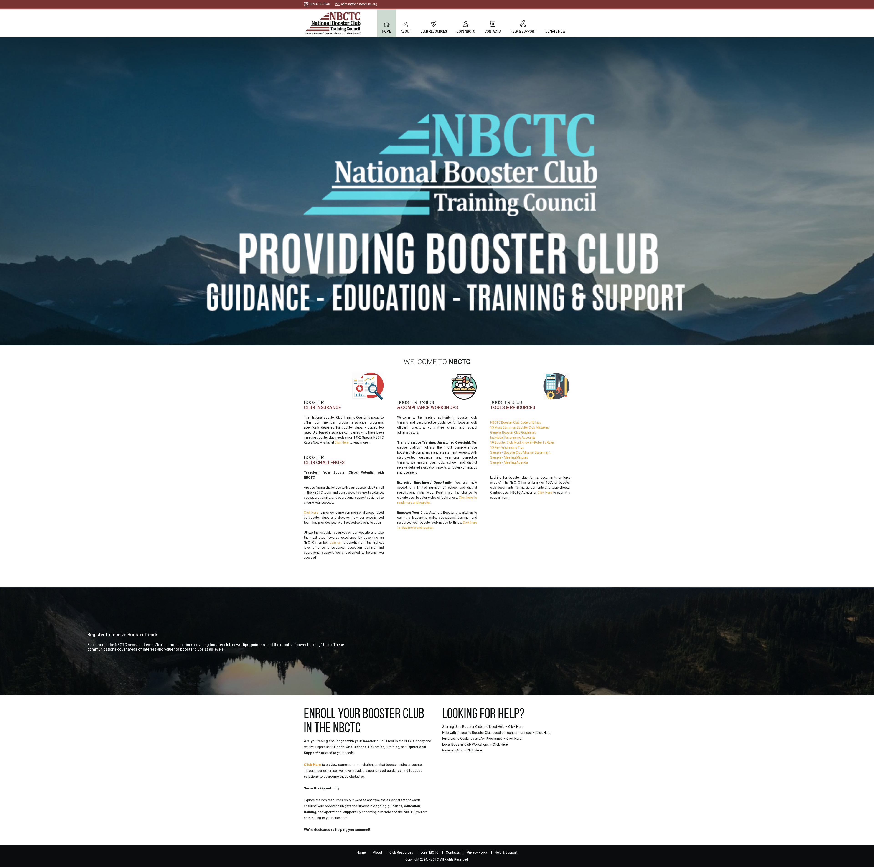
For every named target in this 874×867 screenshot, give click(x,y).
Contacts (493, 31)
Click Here (342, 442)
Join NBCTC (466, 31)
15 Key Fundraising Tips (507, 447)
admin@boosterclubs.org (359, 4)
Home (386, 31)
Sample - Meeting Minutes (509, 457)
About (406, 31)
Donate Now (555, 31)
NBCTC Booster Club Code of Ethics (515, 422)
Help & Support (523, 31)
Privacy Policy (477, 852)
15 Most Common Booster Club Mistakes (519, 427)
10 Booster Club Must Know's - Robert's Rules (522, 442)
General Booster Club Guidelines (513, 432)
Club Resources (433, 31)
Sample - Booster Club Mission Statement (520, 452)
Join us (335, 542)
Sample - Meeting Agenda (509, 462)
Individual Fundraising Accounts (512, 437)
